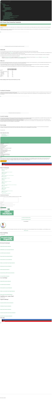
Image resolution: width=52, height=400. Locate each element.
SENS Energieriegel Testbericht (4, 269)
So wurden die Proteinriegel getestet (26, 217)
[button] (3, 319)
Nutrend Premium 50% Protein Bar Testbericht (7, 272)
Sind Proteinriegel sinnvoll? (6, 18)
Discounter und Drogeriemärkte (7, 7)
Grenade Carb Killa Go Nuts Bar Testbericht (6, 302)
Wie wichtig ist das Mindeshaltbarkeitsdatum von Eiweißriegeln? (11, 15)
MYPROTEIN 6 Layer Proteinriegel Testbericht (7, 249)
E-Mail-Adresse (2, 204)
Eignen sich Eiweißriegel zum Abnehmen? (8, 17)
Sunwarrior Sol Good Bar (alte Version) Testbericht (7, 312)
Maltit (6, 57)
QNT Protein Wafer (4, 135)
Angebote (3, 19)
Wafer (4, 6)
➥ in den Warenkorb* (3, 25)
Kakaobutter (21, 57)
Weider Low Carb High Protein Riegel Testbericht (7, 262)
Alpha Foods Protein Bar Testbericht (5, 309)
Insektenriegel (5, 10)
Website (1, 206)
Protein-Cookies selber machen (8, 14)
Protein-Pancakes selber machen (9, 13)
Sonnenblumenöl (44, 57)
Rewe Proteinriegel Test (8, 9)
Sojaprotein (37, 57)
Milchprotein (11, 52)
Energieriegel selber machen (8, 12)
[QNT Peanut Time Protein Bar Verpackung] (3, 142)
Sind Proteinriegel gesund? (6, 16)
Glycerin (19, 57)
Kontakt (3, 390)
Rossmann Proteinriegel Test (8, 8)
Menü (1, 2)
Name (1, 203)
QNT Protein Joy (4, 134)
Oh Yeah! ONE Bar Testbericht (4, 276)
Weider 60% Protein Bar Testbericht (5, 246)
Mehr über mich (26, 230)
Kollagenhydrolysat (9, 57)
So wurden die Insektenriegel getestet (26, 219)
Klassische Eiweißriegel (6, 5)
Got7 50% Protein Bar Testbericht (5, 284)
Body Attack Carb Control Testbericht (5, 266)
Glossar (3, 20)
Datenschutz (3, 389)
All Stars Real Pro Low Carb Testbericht (6, 259)
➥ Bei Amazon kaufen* (3, 160)
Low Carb (4, 4)
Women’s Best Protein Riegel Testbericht (6, 256)
